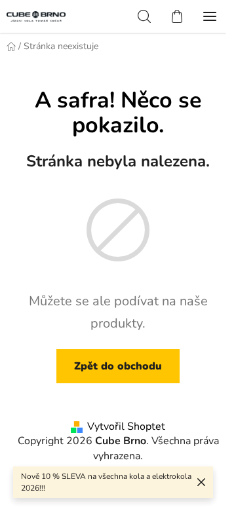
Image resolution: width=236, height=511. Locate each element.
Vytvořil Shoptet (126, 426)
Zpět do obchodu (118, 366)
